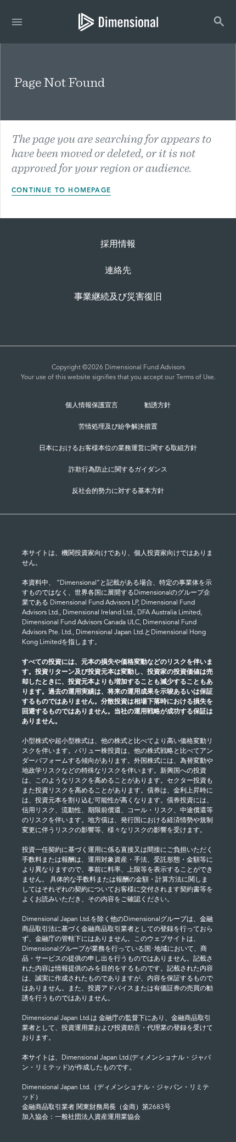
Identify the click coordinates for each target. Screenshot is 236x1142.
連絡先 (118, 271)
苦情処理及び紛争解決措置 (118, 427)
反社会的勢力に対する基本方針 (118, 491)
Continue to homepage (61, 190)
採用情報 (118, 244)
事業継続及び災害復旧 (118, 297)
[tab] (118, 21)
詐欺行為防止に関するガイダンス (118, 470)
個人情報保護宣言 (91, 405)
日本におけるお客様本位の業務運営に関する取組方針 (118, 448)
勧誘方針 (157, 405)
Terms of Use (195, 377)
